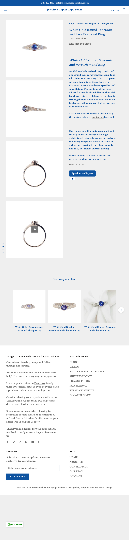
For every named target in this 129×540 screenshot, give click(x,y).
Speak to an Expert (82, 173)
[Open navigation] (5, 10)
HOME (74, 457)
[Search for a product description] (118, 9)
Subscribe (18, 476)
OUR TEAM (76, 471)
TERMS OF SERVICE (82, 390)
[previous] (8, 310)
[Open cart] (124, 9)
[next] (121, 310)
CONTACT (76, 476)
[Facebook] (76, 164)
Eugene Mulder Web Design (96, 487)
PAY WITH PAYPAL (81, 395)
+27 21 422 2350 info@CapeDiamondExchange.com (64, 3)
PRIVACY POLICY (80, 381)
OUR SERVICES (79, 466)
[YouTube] (32, 442)
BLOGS (74, 362)
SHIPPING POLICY (81, 376)
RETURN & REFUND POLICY (87, 371)
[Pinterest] (83, 164)
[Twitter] (79, 164)
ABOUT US (76, 462)
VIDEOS (74, 367)
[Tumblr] (39, 442)
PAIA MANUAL (78, 386)
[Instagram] (20, 442)
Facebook (39, 383)
